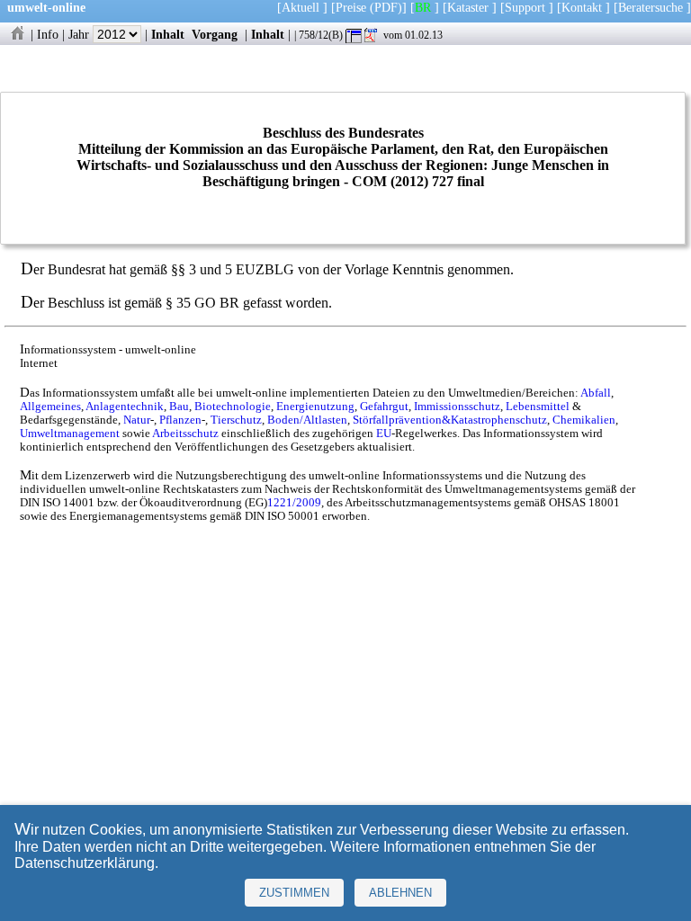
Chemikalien (583, 420)
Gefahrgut (384, 406)
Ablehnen (400, 892)
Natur (136, 420)
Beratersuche (650, 7)
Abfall (595, 393)
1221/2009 (294, 502)
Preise (351, 7)
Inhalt (167, 34)
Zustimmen (294, 892)
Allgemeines (50, 406)
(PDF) (386, 7)
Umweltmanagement (70, 433)
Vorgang (214, 34)
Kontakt (581, 7)
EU (383, 433)
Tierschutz (236, 420)
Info (47, 34)
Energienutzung (315, 406)
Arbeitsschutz (185, 433)
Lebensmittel (538, 406)
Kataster (468, 7)
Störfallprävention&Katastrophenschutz (450, 420)
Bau (179, 406)
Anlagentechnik (124, 406)
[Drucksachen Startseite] (17, 34)
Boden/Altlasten (307, 420)
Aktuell (300, 7)
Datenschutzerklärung (84, 863)
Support (525, 7)
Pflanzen (180, 420)
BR (423, 7)
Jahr (80, 34)
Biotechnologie (232, 406)
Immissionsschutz (457, 406)
